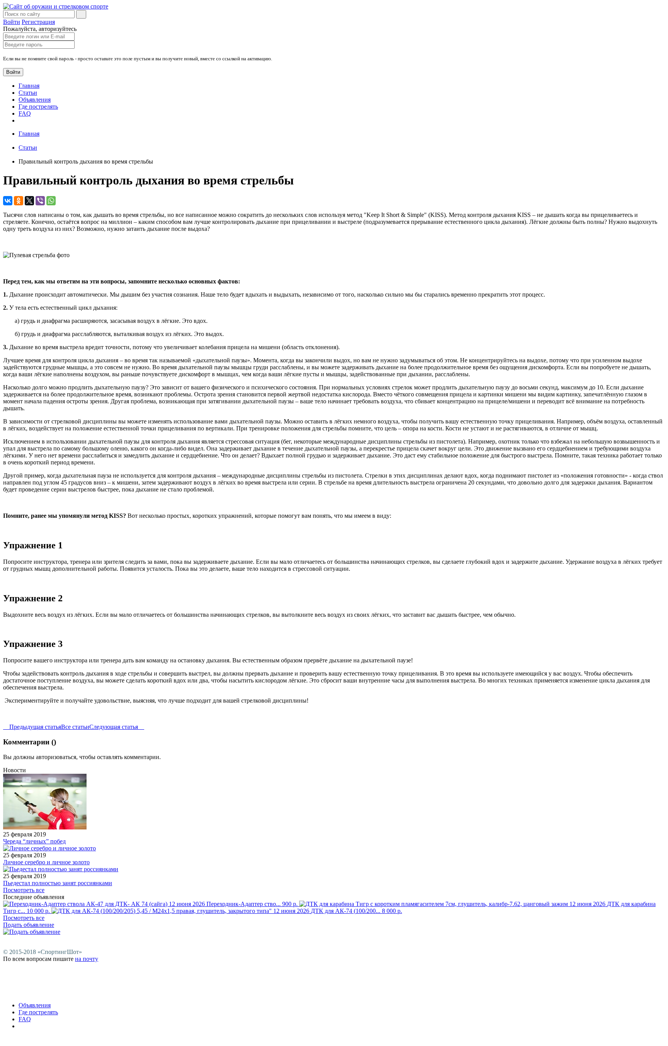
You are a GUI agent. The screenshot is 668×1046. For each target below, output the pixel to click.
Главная (29, 85)
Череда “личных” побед (34, 841)
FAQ (25, 113)
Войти (11, 22)
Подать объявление (28, 924)
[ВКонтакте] (7, 200)
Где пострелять (38, 106)
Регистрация (38, 22)
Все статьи (75, 726)
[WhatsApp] (51, 200)
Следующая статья (114, 726)
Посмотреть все (23, 890)
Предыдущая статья (34, 726)
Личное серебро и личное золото (46, 862)
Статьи (28, 92)
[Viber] (40, 200)
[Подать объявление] (31, 931)
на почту (86, 959)
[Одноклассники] (18, 200)
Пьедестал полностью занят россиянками (57, 883)
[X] (29, 200)
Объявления (35, 99)
